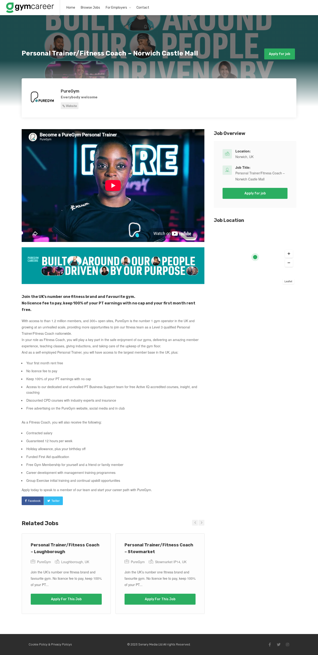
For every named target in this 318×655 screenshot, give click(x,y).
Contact (142, 8)
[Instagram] (287, 644)
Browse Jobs (90, 8)
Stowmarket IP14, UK (170, 561)
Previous (195, 523)
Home (70, 8)
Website (71, 105)
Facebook (34, 501)
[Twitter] (279, 644)
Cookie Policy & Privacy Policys (50, 644)
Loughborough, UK (75, 561)
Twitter (55, 501)
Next (201, 523)
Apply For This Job (66, 599)
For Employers (116, 8)
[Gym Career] (30, 12)
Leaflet (288, 281)
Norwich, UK (244, 156)
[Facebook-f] (270, 644)
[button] (289, 254)
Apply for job (279, 54)
